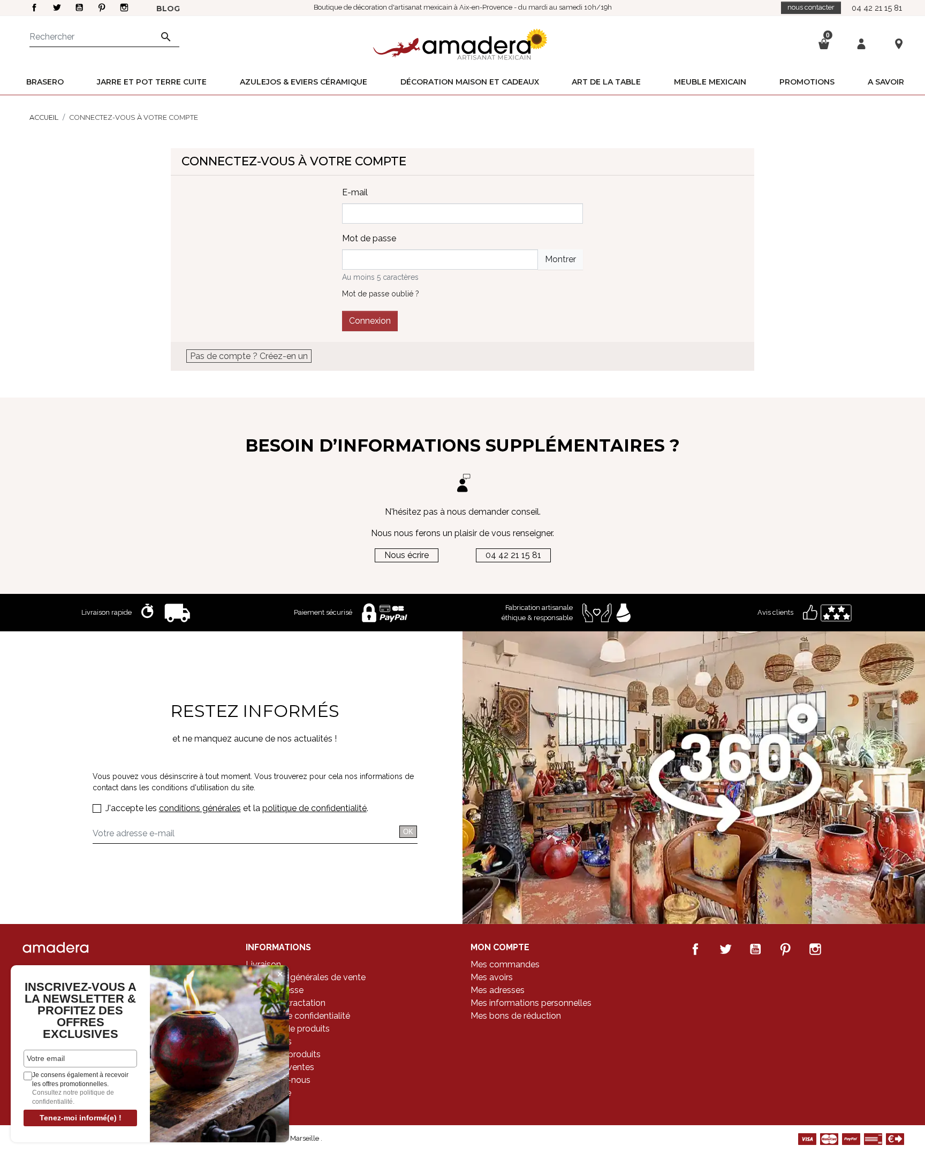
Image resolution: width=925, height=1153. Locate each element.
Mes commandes (505, 964)
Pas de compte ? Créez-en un (249, 356)
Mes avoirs (492, 977)
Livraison (263, 964)
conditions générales (200, 808)
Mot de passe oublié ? (380, 293)
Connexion (370, 321)
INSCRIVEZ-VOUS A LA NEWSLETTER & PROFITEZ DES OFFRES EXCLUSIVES (81, 1010)
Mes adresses (498, 990)
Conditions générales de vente (306, 977)
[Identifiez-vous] (861, 43)
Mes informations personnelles (531, 1003)
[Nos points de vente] (898, 43)
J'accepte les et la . (236, 808)
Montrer (560, 259)
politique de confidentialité (314, 808)
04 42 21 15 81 (877, 7)
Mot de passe (369, 238)
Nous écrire (406, 555)
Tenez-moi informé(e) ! (81, 1117)
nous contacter (811, 7)
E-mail (355, 192)
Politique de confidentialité (298, 1016)
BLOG (168, 8)
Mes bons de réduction (516, 1016)
